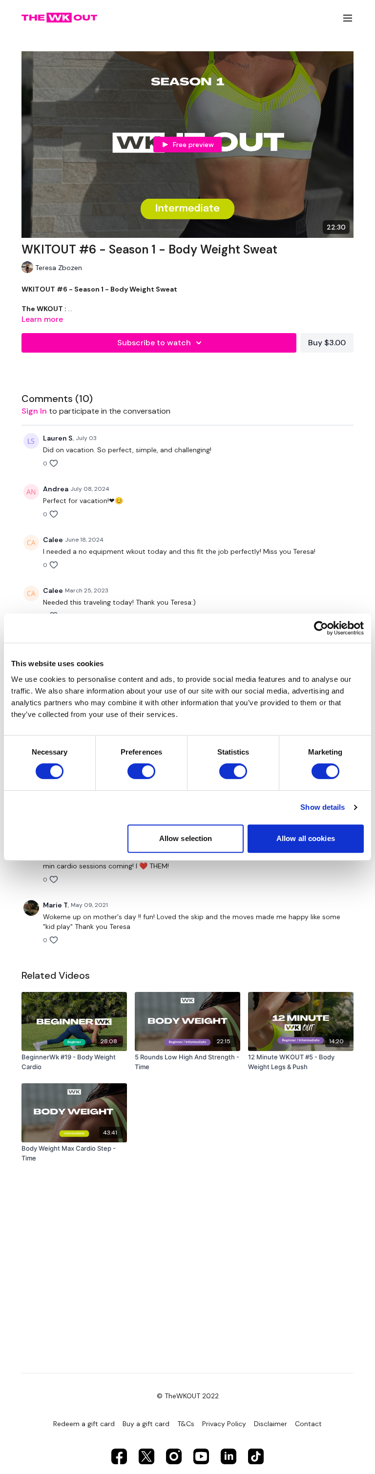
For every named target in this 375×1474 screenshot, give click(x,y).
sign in (34, 411)
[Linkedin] (228, 1456)
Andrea (55, 488)
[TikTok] (256, 1456)
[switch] (141, 771)
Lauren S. (58, 438)
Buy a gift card (146, 1423)
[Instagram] (174, 1456)
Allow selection (185, 838)
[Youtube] (201, 1456)
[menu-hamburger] (348, 18)
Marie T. (56, 905)
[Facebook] (119, 1456)
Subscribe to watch (154, 342)
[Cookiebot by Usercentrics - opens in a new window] (321, 628)
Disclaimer (270, 1423)
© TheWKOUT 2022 (188, 1395)
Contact (308, 1423)
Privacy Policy (224, 1423)
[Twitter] (146, 1456)
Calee (53, 539)
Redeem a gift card (84, 1423)
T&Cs (185, 1423)
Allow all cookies (305, 838)
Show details (322, 807)
